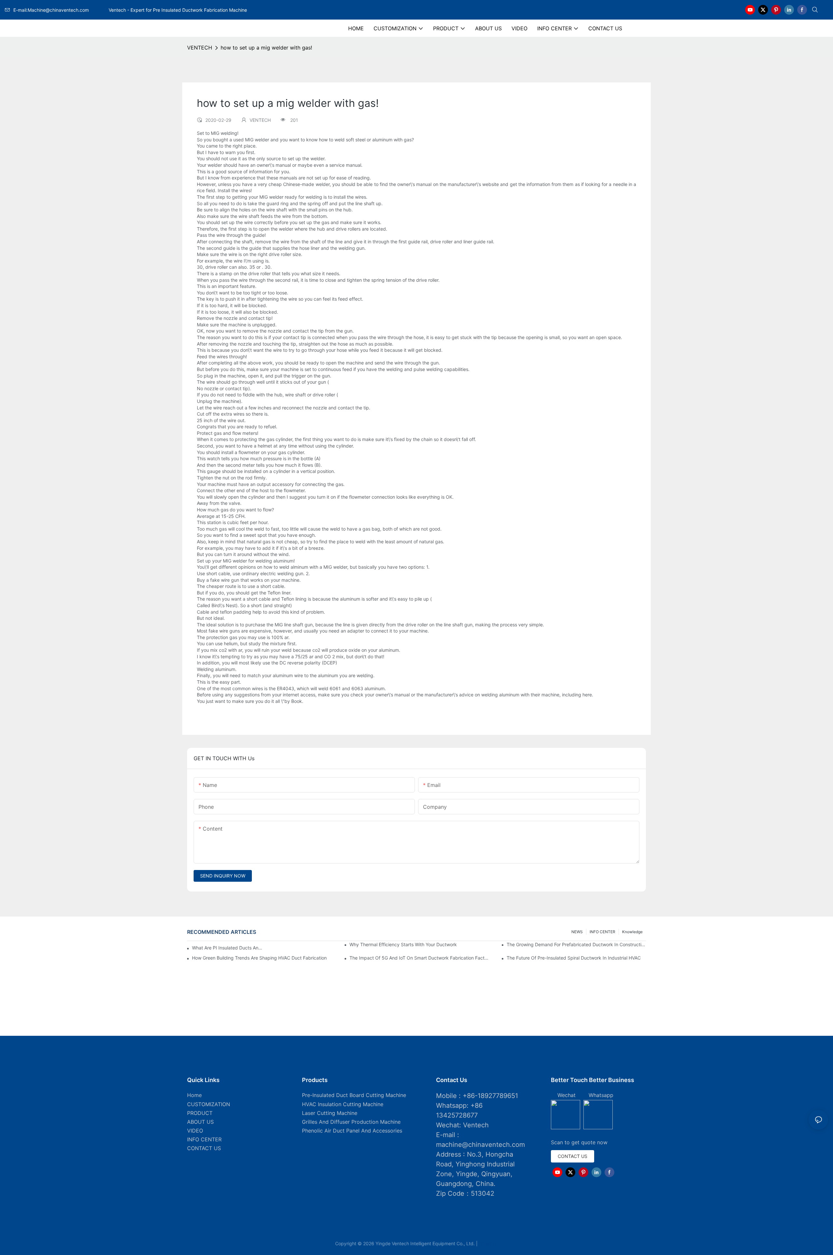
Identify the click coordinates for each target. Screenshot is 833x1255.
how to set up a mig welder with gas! (266, 47)
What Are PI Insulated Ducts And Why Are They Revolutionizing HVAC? (228, 947)
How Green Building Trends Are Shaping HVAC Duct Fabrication (259, 958)
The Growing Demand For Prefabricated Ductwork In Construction (576, 944)
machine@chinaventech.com (480, 1144)
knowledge (632, 931)
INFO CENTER (602, 931)
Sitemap (488, 1243)
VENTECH (199, 47)
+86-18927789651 (490, 1096)
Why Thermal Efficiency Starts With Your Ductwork (403, 944)
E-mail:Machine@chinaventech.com (60, 10)
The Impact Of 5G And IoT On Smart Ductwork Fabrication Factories (419, 958)
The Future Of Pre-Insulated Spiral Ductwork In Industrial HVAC (574, 958)
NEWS (577, 931)
